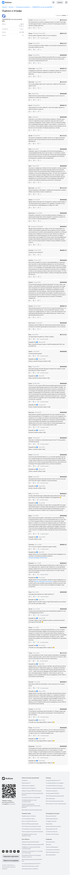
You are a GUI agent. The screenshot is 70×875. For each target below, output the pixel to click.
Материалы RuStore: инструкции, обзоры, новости (31, 856)
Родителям (49, 824)
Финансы (48, 844)
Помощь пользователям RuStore (55, 788)
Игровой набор (50, 842)
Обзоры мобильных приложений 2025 (33, 844)
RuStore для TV (26, 783)
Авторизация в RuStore (52, 793)
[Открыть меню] (66, 2)
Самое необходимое (52, 847)
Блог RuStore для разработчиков (31, 826)
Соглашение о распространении (31, 829)
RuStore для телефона (28, 785)
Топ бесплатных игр (51, 831)
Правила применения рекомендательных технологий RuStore (31, 805)
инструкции (12, 804)
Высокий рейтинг (51, 855)
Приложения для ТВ (51, 829)
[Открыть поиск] (53, 2)
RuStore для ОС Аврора (29, 788)
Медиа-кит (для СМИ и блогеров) (31, 791)
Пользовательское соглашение (31, 797)
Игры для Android (51, 816)
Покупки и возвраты (52, 791)
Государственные (51, 821)
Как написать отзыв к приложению (56, 803)
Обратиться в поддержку (11, 860)
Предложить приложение (11, 856)
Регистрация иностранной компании (32, 831)
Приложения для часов (52, 852)
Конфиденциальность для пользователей (29, 800)
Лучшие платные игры (52, 834)
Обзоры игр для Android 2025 (30, 842)
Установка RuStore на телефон (55, 783)
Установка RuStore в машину (54, 785)
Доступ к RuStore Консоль (29, 821)
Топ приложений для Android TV (31, 863)
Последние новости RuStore (30, 868)
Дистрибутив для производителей (32, 810)
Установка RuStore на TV (53, 780)
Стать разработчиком (28, 818)
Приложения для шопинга (53, 826)
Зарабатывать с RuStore (29, 816)
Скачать (60, 2)
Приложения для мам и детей (30, 866)
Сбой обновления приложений (55, 796)
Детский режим (50, 798)
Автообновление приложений (54, 801)
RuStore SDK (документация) (30, 824)
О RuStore (25, 780)
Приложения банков (52, 818)
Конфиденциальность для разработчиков (29, 834)
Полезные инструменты (53, 849)
